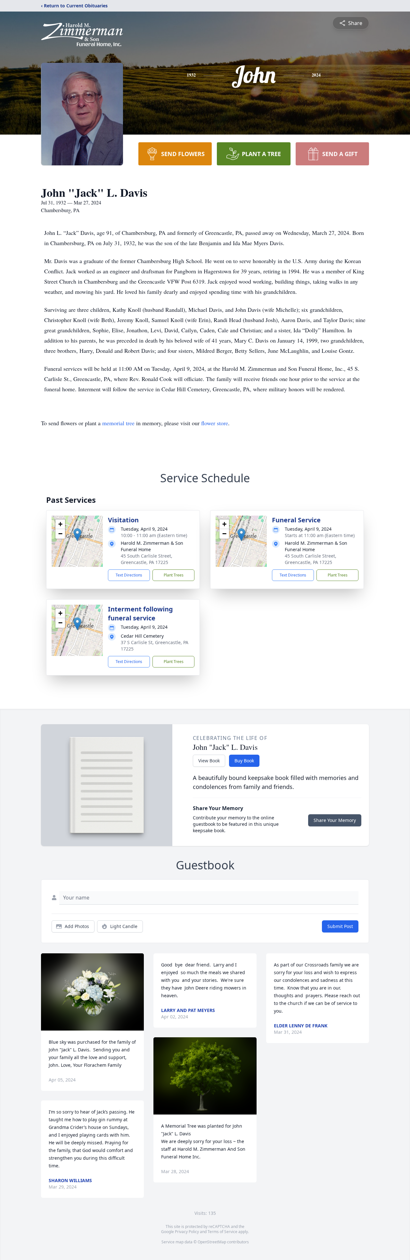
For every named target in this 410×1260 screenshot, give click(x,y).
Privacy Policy (187, 1231)
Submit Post (340, 926)
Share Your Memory (335, 820)
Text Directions (129, 575)
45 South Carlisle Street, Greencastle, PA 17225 (146, 559)
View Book (209, 761)
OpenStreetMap (212, 1242)
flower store (214, 423)
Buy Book (244, 761)
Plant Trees (174, 575)
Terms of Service (222, 1231)
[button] (77, 534)
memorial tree (118, 423)
